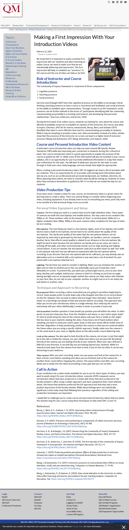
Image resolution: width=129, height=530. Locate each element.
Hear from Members (15, 48)
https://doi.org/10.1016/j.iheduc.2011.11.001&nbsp (59, 416)
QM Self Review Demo (108, 509)
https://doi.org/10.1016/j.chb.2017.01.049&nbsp (58, 468)
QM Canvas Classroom (11, 500)
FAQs (68, 497)
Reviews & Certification (60, 25)
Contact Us (71, 500)
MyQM (4, 497)
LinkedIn (37, 500)
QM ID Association (117, 25)
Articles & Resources (37, 29)
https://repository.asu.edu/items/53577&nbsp (58, 458)
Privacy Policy (72, 506)
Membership (17, 25)
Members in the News (16, 63)
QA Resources (100, 25)
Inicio (11, 29)
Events (76, 25)
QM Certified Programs (108, 503)
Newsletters (11, 72)
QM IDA (37, 509)
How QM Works (105, 497)
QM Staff (5, 503)
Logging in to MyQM (74, 503)
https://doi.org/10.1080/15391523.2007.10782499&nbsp (61, 426)
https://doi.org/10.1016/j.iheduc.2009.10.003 (57, 447)
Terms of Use (71, 509)
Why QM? (5, 25)
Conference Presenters (11, 506)
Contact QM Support (75, 514)
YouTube (37, 506)
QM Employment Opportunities (111, 511)
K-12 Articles (11, 57)
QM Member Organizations (110, 506)
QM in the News (13, 87)
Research (86, 25)
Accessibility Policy (74, 511)
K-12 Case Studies (14, 60)
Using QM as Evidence (16, 96)
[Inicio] (12, 9)
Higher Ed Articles (14, 51)
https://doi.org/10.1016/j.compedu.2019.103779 (72, 479)
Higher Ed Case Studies (16, 54)
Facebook (38, 503)
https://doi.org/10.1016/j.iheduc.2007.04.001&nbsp (60, 437)
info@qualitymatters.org (99, 522)
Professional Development (37, 25)
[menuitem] (5, 25)
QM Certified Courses (108, 500)
